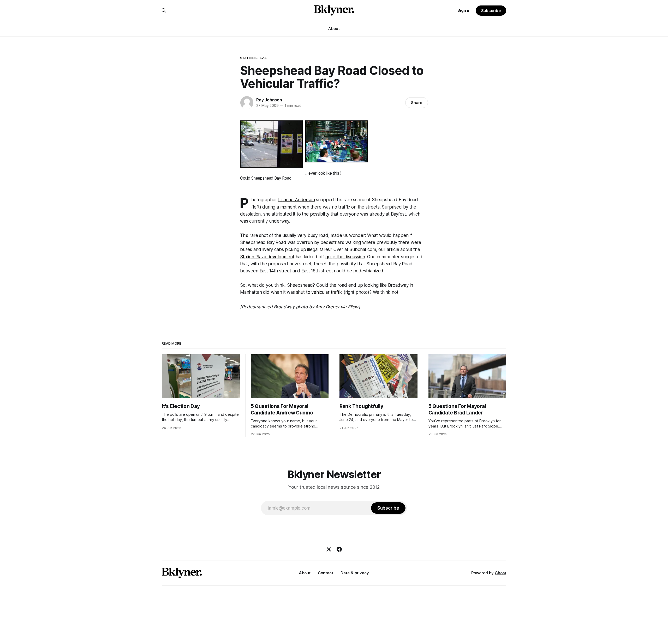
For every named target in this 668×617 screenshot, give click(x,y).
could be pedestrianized (358, 270)
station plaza (253, 58)
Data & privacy (355, 572)
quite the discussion (345, 256)
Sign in (463, 10)
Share (416, 102)
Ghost (500, 572)
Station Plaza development (267, 256)
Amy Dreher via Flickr (336, 306)
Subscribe (491, 10)
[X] (328, 549)
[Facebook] (339, 549)
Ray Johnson (269, 99)
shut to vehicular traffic (319, 292)
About (334, 28)
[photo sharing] (272, 144)
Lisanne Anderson (296, 199)
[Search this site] (163, 10)
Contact (325, 572)
